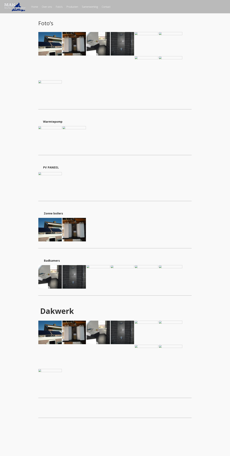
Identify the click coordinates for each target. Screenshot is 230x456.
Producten (72, 6)
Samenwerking (90, 6)
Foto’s (59, 6)
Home (34, 6)
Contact (106, 6)
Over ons (47, 6)
